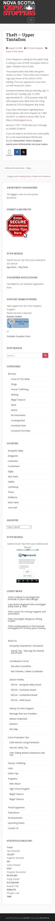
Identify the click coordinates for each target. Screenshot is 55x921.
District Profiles (16, 679)
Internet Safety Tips (18, 747)
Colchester (13, 461)
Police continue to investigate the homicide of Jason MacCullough (24, 598)
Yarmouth (12, 507)
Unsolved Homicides (20, 430)
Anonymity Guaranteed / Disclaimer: (26, 645)
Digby (10, 471)
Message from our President (23, 713)
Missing (14, 394)
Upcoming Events (16, 823)
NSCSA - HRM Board (21, 700)
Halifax (11, 481)
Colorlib (25, 918)
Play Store (23, 267)
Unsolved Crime (18, 425)
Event (13, 404)
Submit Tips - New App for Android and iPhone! (27, 651)
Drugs (14, 384)
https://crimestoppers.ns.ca (19, 120)
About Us (12, 640)
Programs (12, 778)
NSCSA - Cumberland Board (24, 695)
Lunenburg (13, 486)
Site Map (13, 729)
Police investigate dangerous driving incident (25, 619)
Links (10, 768)
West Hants (13, 502)
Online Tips (13, 773)
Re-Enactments (18, 415)
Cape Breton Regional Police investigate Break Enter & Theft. (27, 605)
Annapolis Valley (15, 450)
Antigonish (13, 455)
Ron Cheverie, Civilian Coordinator (27, 671)
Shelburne (12, 497)
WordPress (44, 918)
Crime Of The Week (14, 51)
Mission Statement (18, 718)
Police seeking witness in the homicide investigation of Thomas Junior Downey (27, 627)
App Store (11, 267)
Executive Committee (21, 666)
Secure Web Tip (35, 116)
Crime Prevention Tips (18, 737)
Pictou (11, 492)
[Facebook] (17, 152)
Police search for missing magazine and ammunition (27, 612)
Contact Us (13, 828)
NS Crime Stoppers (34, 48)
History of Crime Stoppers (21, 708)
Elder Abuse (15, 783)
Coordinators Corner (19, 661)
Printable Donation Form (18, 336)
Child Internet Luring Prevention (24, 742)
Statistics (13, 724)
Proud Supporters (16, 807)
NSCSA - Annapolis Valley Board (26, 684)
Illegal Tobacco (18, 399)
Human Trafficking (19, 389)
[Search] (45, 355)
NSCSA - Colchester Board (23, 689)
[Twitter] (24, 152)
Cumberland (13, 466)
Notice (14, 410)
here (14, 194)
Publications (13, 812)
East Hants (13, 476)
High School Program (19, 788)
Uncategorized (18, 420)
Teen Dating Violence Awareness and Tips (27, 753)
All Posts (12, 373)
